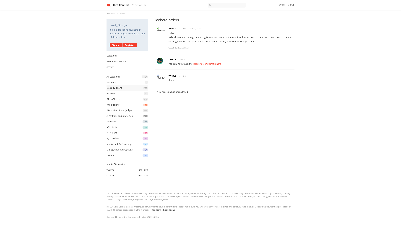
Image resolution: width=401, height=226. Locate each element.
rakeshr (173, 59)
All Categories (113, 76)
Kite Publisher (113, 104)
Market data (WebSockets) (120, 149)
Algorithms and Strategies (120, 115)
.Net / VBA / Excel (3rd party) (121, 110)
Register (130, 45)
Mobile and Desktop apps (120, 144)
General (110, 155)
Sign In (116, 45)
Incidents (111, 82)
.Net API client (114, 99)
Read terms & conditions (163, 209)
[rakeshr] (160, 61)
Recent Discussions (116, 61)
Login (282, 4)
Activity (110, 66)
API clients (112, 127)
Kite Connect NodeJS (182, 48)
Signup (291, 4)
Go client (111, 93)
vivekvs (172, 28)
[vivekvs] (161, 29)
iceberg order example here (207, 63)
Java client (112, 121)
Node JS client (114, 87)
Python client (113, 138)
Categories (112, 55)
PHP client (112, 132)
